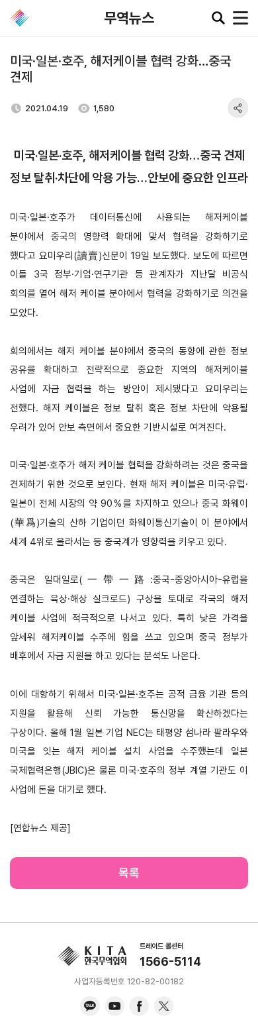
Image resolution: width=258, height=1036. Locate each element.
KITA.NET (20, 17)
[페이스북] (139, 1006)
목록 (129, 873)
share (238, 108)
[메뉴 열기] (240, 18)
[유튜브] (114, 1006)
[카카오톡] (90, 1006)
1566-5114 (170, 961)
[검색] (218, 18)
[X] (163, 1006)
